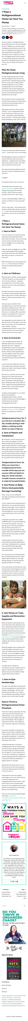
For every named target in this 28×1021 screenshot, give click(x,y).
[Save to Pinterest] (11, 37)
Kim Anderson (6, 26)
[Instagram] (15, 881)
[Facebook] (11, 881)
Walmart (4, 992)
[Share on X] (7, 37)
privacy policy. (20, 33)
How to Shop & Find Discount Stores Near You (6, 893)
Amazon (4, 988)
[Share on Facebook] (3, 37)
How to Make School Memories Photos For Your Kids (21, 894)
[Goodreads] (17, 881)
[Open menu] (24, 3)
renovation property (8, 188)
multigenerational (14, 798)
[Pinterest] (13, 881)
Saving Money (5, 9)
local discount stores (13, 409)
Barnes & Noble (6, 985)
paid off (6, 264)
